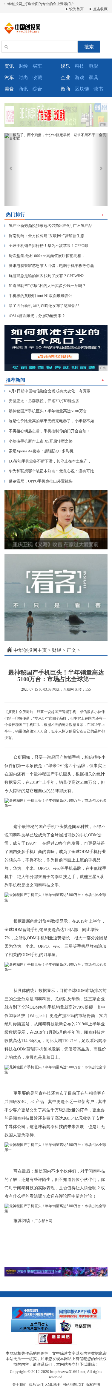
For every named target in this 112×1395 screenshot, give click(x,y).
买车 (37, 66)
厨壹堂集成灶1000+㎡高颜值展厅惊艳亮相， (44, 256)
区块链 (82, 88)
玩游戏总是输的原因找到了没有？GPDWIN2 (44, 276)
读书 (98, 88)
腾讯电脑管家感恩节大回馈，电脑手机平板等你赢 (49, 265)
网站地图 (69, 1384)
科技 (79, 66)
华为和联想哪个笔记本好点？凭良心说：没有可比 (49, 471)
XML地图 (52, 1384)
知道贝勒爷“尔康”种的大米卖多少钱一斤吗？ (45, 285)
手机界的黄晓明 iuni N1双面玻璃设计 (38, 296)
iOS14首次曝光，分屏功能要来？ (34, 316)
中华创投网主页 (30, 650)
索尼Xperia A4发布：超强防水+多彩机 (38, 451)
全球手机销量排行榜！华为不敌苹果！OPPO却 (46, 245)
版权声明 (93, 1384)
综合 (37, 88)
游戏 (79, 77)
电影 (93, 66)
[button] (12, 169)
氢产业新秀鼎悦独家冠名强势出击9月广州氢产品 (48, 225)
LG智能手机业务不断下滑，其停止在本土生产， (47, 461)
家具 (93, 77)
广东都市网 (43, 1221)
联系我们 (36, 1384)
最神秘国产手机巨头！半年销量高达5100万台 (45, 411)
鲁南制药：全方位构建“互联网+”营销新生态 (44, 235)
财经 (23, 66)
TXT (80, 1384)
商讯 (23, 88)
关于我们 (19, 1384)
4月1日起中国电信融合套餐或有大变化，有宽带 (47, 391)
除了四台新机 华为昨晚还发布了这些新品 (41, 305)
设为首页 (76, 9)
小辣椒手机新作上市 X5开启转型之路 (38, 441)
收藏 (37, 77)
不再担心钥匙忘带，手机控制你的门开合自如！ (47, 431)
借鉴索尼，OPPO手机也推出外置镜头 (38, 481)
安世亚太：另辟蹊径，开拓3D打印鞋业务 (41, 401)
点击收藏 (100, 9)
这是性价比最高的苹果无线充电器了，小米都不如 (49, 421)
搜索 (89, 46)
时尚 (23, 77)
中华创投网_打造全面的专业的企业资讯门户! (40, 4)
